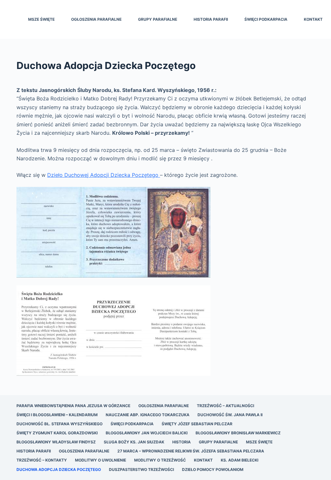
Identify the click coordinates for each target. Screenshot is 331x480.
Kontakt (313, 19)
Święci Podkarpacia (265, 19)
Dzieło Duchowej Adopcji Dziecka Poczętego (103, 175)
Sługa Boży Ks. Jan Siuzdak (134, 442)
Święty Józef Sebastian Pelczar (197, 423)
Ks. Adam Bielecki (239, 460)
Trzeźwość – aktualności (225, 405)
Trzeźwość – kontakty (41, 460)
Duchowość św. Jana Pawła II (230, 414)
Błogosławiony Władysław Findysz (56, 442)
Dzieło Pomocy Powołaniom (212, 469)
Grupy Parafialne (157, 19)
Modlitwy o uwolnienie (100, 460)
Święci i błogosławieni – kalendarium (57, 414)
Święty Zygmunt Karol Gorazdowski (57, 432)
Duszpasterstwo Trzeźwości (141, 469)
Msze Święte (41, 19)
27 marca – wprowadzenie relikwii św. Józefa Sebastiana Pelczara (190, 451)
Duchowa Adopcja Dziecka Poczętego (58, 469)
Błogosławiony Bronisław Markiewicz (238, 432)
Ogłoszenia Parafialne (96, 19)
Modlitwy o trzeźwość (160, 460)
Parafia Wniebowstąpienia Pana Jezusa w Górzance (73, 405)
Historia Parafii (211, 19)
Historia (181, 442)
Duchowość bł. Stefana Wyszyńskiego (59, 423)
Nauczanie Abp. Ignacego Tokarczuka (147, 414)
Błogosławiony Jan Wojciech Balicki (146, 432)
